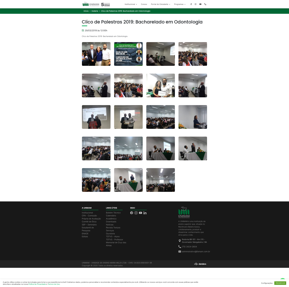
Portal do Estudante (160, 4)
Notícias (109, 224)
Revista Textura (113, 227)
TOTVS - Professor (114, 239)
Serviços (110, 230)
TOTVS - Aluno (113, 236)
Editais (85, 236)
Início (86, 11)
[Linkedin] (144, 212)
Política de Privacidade (37, 284)
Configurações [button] (267, 283)
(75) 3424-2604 (189, 246)
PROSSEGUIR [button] (280, 283)
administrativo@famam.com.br (196, 251)
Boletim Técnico (113, 212)
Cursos (144, 4)
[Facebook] (191, 4)
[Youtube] (200, 4)
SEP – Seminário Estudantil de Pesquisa (89, 227)
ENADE (85, 233)
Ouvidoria (110, 233)
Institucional (130, 4)
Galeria (94, 11)
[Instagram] (195, 4)
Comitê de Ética (89, 221)
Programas (179, 4)
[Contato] (205, 4)
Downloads (111, 221)
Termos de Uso (54, 284)
